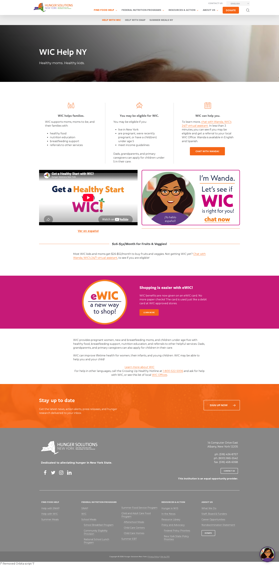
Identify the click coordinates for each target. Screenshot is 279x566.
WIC (83, 513)
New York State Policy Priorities (176, 538)
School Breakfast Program (99, 525)
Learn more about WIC (139, 367)
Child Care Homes (134, 533)
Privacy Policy (153, 557)
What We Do (209, 508)
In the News (168, 513)
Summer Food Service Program (139, 507)
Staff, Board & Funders (214, 513)
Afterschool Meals (134, 522)
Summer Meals (50, 519)
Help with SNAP (135, 20)
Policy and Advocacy (173, 525)
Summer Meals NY (161, 20)
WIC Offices (159, 374)
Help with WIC (111, 20)
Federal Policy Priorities (177, 530)
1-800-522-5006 (173, 371)
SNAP (84, 508)
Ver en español (88, 231)
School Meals (88, 519)
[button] (207, 151)
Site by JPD (165, 557)
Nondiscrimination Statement (218, 525)
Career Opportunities (213, 519)
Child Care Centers (134, 527)
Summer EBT (129, 538)
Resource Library (170, 519)
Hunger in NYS (169, 508)
